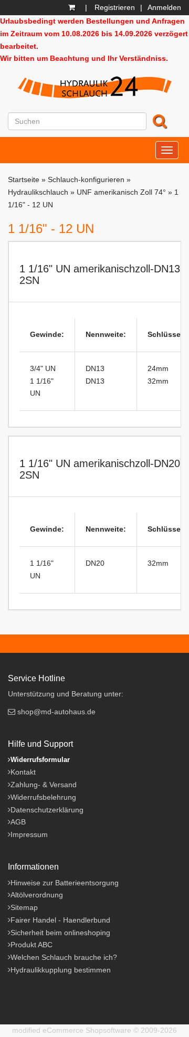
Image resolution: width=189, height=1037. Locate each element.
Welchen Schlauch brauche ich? (63, 957)
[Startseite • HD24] (94, 89)
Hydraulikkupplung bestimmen (60, 970)
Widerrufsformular (40, 760)
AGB (18, 822)
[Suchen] (160, 121)
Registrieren (114, 7)
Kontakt (23, 772)
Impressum (29, 834)
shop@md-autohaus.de (56, 711)
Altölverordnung (36, 895)
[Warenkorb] (73, 7)
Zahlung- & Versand (43, 784)
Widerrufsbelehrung (43, 797)
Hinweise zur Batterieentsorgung (64, 883)
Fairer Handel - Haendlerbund (60, 920)
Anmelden (164, 7)
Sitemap (24, 907)
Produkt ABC (31, 944)
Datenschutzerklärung (46, 810)
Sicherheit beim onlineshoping (60, 932)
